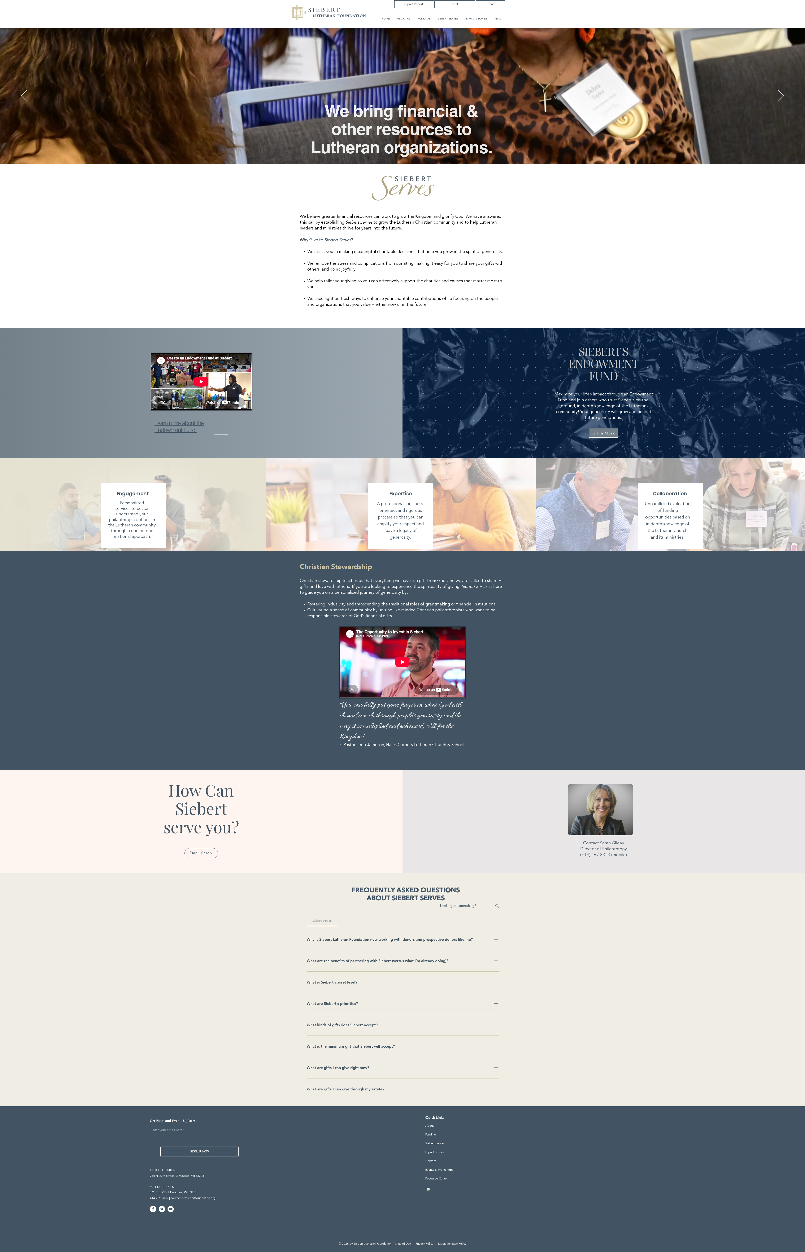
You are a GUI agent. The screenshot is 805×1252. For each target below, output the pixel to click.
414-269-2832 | (160, 1198)
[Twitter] (162, 1209)
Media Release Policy (452, 1243)
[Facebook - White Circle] (153, 1209)
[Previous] (24, 95)
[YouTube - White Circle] (170, 1209)
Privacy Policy (424, 1243)
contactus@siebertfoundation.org (193, 1198)
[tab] (322, 920)
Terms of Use (402, 1243)
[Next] (781, 95)
